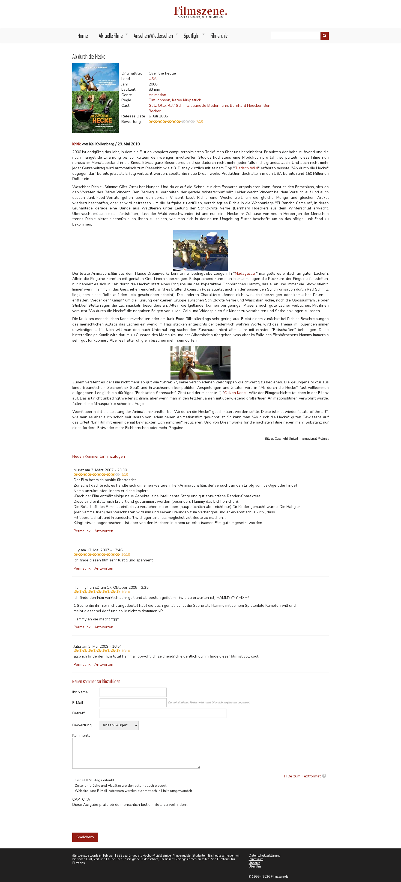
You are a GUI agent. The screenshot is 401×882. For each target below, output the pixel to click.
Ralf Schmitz (179, 105)
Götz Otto (157, 105)
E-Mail (77, 702)
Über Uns (255, 867)
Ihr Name (80, 692)
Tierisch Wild (246, 168)
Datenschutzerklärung (264, 856)
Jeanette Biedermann (209, 105)
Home (83, 35)
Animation (157, 94)
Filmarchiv (219, 35)
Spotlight (194, 37)
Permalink (82, 531)
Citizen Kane (235, 392)
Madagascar (245, 273)
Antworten (103, 531)
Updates (254, 863)
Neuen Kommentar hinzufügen (98, 456)
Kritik (76, 144)
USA (153, 78)
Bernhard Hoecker (246, 105)
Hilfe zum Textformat (302, 776)
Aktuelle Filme (113, 37)
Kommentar (82, 735)
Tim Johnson (159, 100)
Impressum (256, 859)
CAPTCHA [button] (81, 799)
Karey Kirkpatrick (186, 100)
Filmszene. (200, 11)
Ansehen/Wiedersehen (156, 37)
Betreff (78, 713)
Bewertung (82, 725)
